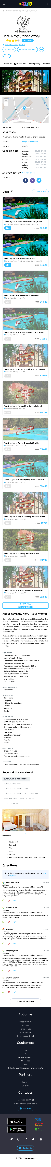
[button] (24, 108)
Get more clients (28, 173)
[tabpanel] (25, 820)
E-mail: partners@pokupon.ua (25, 1104)
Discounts (21, 64)
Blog (25, 1064)
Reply (14, 900)
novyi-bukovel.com (30, 141)
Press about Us (25, 1022)
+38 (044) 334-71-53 (25, 1100)
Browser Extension (25, 1057)
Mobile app (25, 1061)
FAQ (25, 1054)
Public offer (25, 1086)
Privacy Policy (25, 1032)
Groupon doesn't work (25, 1036)
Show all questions (25, 1001)
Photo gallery (34, 64)
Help (25, 1050)
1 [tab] (27, 833)
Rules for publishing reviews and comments (25, 1068)
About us (8, 64)
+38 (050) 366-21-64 (30, 128)
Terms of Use (25, 1029)
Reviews (46, 64)
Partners (25, 1082)
